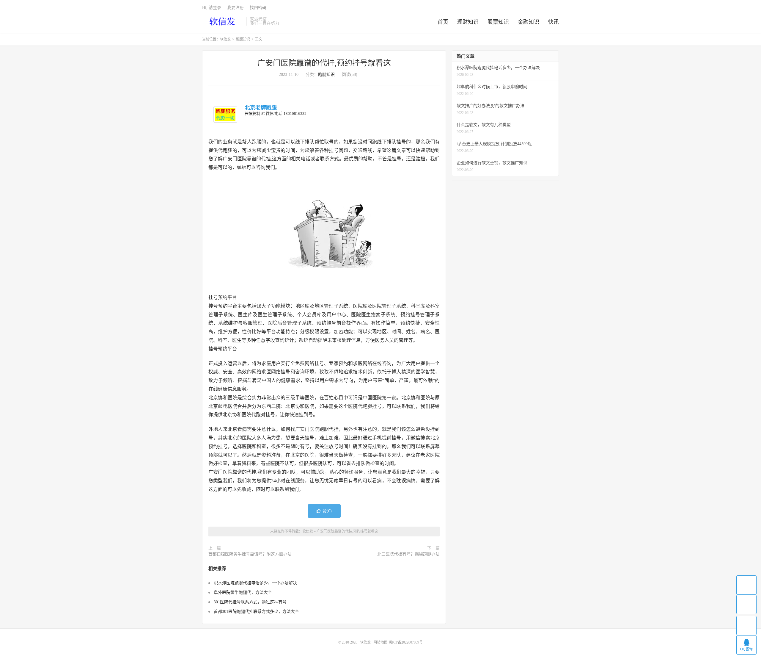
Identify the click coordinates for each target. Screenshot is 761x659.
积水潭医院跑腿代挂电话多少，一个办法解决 (255, 583)
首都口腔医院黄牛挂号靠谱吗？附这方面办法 (250, 554)
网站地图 (380, 642)
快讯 (553, 22)
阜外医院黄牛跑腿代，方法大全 (243, 592)
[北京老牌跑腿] (225, 115)
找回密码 (258, 7)
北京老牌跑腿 (261, 108)
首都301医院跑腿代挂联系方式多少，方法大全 (256, 611)
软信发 (222, 21)
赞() (327, 511)
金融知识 (528, 22)
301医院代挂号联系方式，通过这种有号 (250, 602)
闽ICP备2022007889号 (406, 642)
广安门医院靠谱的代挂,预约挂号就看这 (324, 63)
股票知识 (498, 22)
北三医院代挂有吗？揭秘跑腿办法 (408, 554)
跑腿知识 (243, 39)
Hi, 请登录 (211, 7)
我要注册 (235, 7)
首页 (443, 22)
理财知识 (468, 22)
